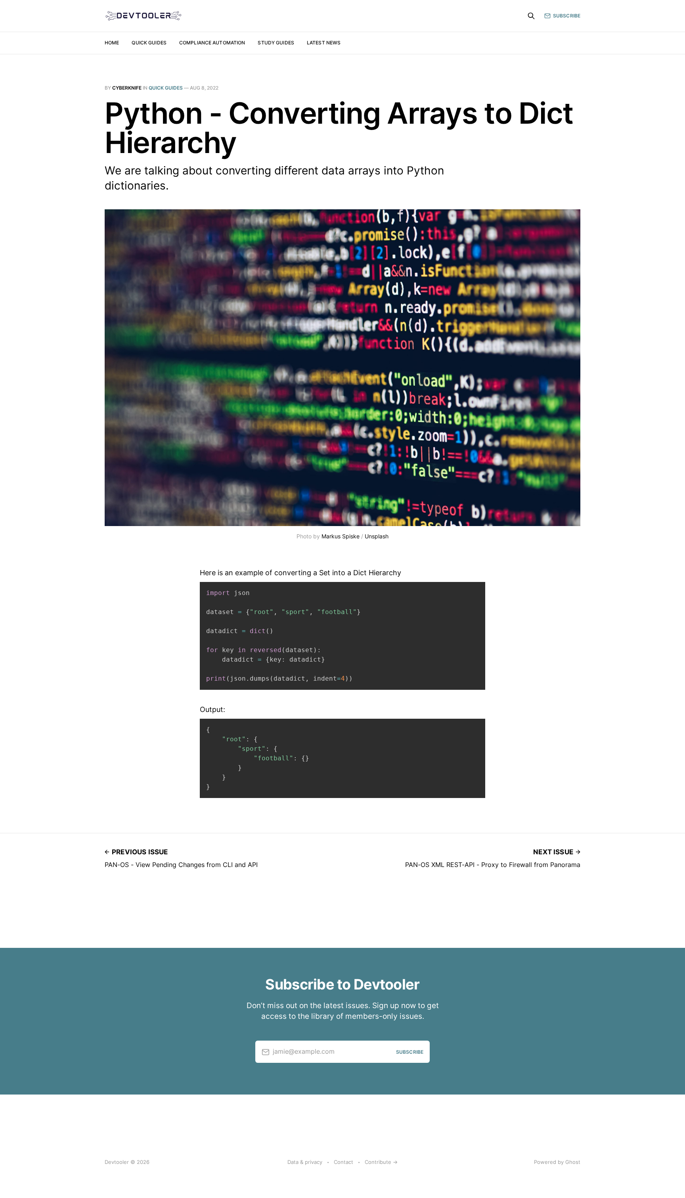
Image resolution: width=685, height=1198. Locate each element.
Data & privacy (304, 1162)
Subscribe (566, 16)
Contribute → (381, 1162)
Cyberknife (127, 88)
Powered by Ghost (557, 1162)
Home (112, 43)
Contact (343, 1162)
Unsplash (376, 536)
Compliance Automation (212, 43)
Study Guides (276, 43)
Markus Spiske (340, 536)
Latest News (324, 43)
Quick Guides (149, 43)
